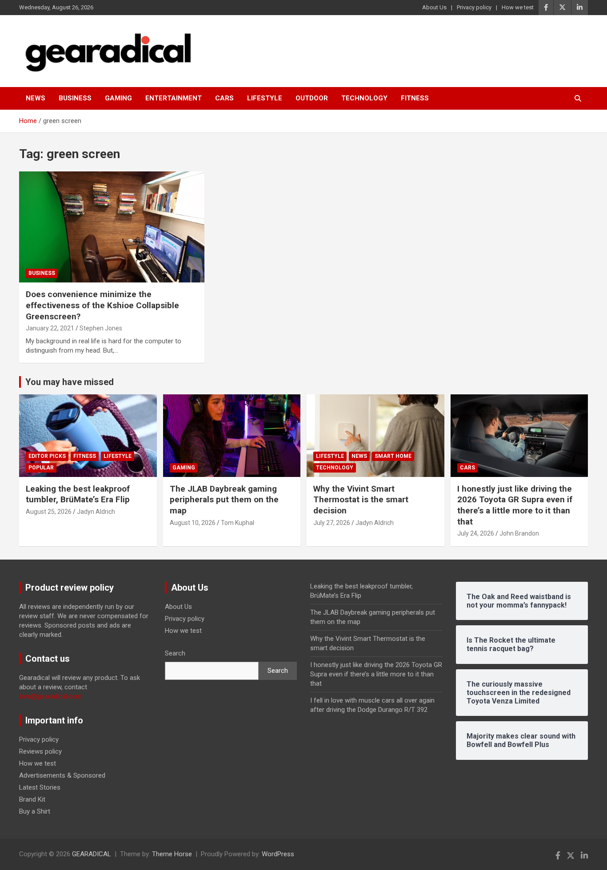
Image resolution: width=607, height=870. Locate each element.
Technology (364, 98)
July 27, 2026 (331, 522)
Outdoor (312, 98)
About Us (434, 7)
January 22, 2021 (50, 328)
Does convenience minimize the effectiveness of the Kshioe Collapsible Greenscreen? (102, 305)
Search (175, 653)
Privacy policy (474, 7)
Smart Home (393, 456)
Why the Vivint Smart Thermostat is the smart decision (360, 500)
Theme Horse (172, 854)
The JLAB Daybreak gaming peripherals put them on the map (224, 500)
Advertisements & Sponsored (62, 775)
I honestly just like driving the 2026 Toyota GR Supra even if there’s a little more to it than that (514, 505)
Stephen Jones (101, 328)
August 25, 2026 (49, 511)
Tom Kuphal (237, 522)
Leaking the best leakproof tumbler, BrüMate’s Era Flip (78, 494)
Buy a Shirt (34, 811)
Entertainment (173, 98)
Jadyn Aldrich (96, 511)
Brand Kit (32, 799)
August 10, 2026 (193, 522)
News (35, 98)
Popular (41, 468)
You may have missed (69, 382)
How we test (518, 7)
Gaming (118, 98)
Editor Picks (47, 456)
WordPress (278, 854)
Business (75, 98)
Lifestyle (264, 98)
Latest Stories (39, 787)
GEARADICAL (91, 854)
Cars (224, 98)
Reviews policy (40, 751)
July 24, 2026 (475, 533)
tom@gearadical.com (50, 696)
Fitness (415, 98)
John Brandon (519, 533)
